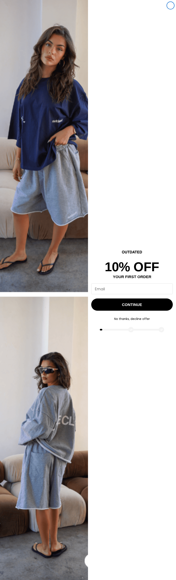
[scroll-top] (167, 571)
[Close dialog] (170, 5)
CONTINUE (132, 305)
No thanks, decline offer (132, 319)
